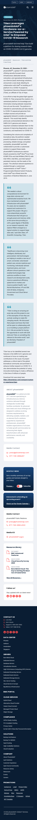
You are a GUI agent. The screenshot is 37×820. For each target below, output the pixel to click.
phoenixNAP (7, 60)
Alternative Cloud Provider (11, 703)
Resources (19, 793)
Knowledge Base (9, 796)
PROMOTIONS (9, 782)
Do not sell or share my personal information (17, 729)
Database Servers (8, 663)
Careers (5, 777)
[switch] (19, 486)
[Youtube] (11, 596)
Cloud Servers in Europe (10, 684)
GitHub (28, 796)
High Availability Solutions (11, 746)
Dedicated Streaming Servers (12, 672)
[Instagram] (20, 596)
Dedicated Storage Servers (11, 678)
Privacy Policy (23, 787)
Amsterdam (7, 646)
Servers (7, 654)
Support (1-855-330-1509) (14, 624)
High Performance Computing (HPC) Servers (17, 669)
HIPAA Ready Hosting (10, 720)
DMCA (16, 790)
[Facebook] (17, 596)
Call (15, 2)
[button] (28, 7)
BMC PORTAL (9, 692)
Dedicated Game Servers (10, 675)
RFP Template (8, 799)
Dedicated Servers (8, 660)
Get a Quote (9, 622)
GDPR (22, 790)
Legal (14, 787)
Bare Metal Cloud (8, 657)
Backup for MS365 (9, 740)
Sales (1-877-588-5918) (13, 627)
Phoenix (5, 640)
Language (29, 2)
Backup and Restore (9, 737)
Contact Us (7, 787)
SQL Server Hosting (9, 681)
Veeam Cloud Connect (10, 706)
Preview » (9, 486)
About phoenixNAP (9, 757)
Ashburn (6, 643)
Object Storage (8, 712)
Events (5, 774)
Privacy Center (7, 726)
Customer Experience (9, 763)
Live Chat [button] (9, 620)
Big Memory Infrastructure (11, 687)
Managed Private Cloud (10, 709)
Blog (12, 793)
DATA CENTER (9, 637)
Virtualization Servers (9, 666)
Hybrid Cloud (7, 700)
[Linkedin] (8, 596)
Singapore (6, 649)
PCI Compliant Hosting (10, 723)
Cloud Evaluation (8, 749)
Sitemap (6, 793)
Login (21, 2)
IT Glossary (19, 796)
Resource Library (8, 769)
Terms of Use (8, 790)
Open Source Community (11, 766)
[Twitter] (14, 596)
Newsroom (16, 60)
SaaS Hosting (7, 743)
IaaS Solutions (7, 760)
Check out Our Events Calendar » (18, 504)
